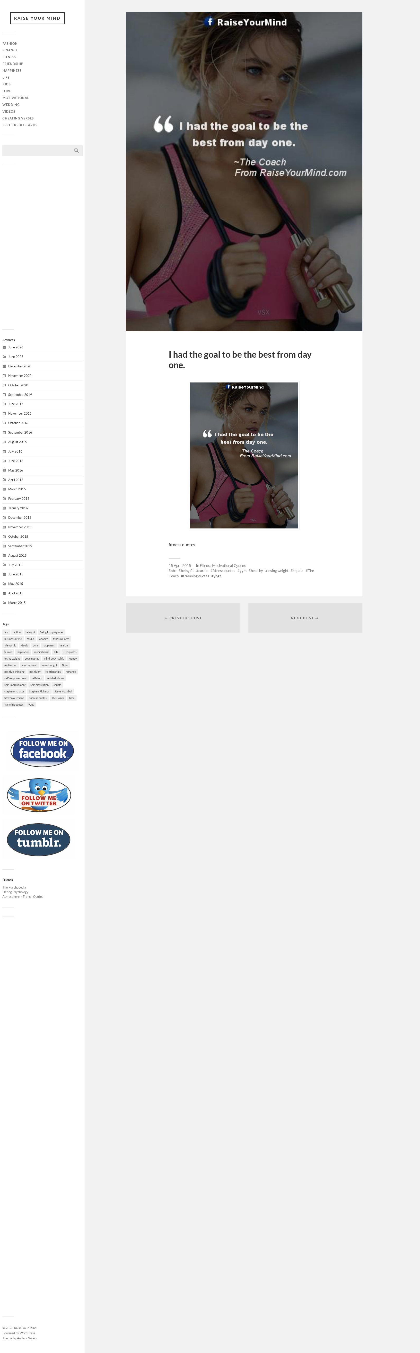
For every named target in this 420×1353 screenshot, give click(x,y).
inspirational (41, 652)
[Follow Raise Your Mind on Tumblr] (38, 858)
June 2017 (15, 404)
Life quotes (70, 652)
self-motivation (39, 684)
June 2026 (15, 347)
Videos (8, 111)
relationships (53, 671)
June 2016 (15, 461)
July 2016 (15, 451)
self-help (37, 678)
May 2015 (15, 584)
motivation (10, 665)
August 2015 (17, 555)
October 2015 (18, 536)
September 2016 (20, 432)
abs (6, 632)
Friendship (12, 64)
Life (5, 77)
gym (35, 645)
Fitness (9, 57)
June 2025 (15, 357)
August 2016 (17, 442)
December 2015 (19, 517)
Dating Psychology (15, 892)
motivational (29, 665)
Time (72, 697)
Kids (6, 84)
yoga (31, 704)
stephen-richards (14, 691)
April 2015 (15, 593)
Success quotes (38, 697)
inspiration (23, 652)
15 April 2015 (180, 565)
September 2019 (20, 395)
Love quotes (32, 658)
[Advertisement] (42, 247)
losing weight (12, 658)
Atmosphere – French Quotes (22, 897)
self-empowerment (15, 678)
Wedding (11, 105)
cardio (30, 638)
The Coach (58, 697)
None (65, 665)
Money (73, 658)
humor (8, 652)
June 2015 (15, 574)
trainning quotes (14, 704)
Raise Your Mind (37, 18)
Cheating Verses (18, 118)
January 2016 (18, 508)
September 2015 (20, 546)
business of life (13, 638)
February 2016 (18, 498)
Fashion (10, 43)
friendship (10, 645)
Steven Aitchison (14, 697)
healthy (64, 645)
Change (43, 638)
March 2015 (17, 603)
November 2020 (20, 376)
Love (6, 91)
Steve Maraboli (63, 691)
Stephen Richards (39, 691)
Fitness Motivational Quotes (223, 565)
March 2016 (17, 489)
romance (71, 671)
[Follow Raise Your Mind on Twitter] (38, 814)
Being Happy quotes (51, 632)
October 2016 (18, 423)
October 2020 (18, 385)
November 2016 (20, 413)
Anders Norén (26, 1338)
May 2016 (15, 470)
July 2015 (15, 565)
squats (57, 684)
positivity (35, 671)
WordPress (27, 1333)
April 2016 (15, 480)
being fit (30, 632)
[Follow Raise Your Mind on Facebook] (42, 769)
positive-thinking (14, 671)
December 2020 (19, 366)
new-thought (49, 665)
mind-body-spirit (54, 658)
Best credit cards (19, 125)
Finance (10, 50)
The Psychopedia (14, 887)
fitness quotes (61, 638)
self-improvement (15, 684)
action (17, 632)
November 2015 (20, 527)
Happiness (12, 71)
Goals (24, 645)
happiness (49, 645)
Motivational (15, 98)
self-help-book (55, 678)
